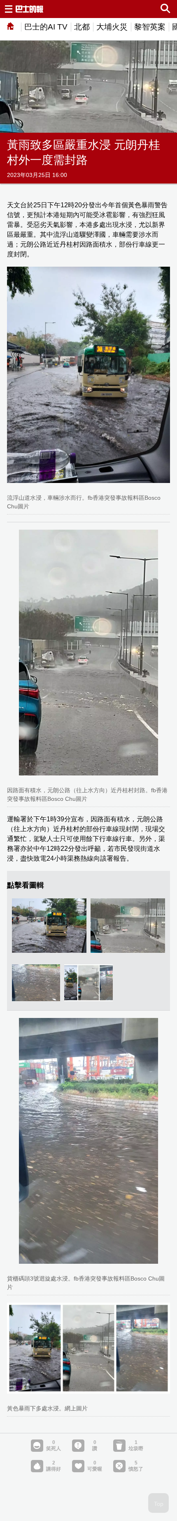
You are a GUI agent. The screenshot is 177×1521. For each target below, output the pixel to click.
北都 (82, 27)
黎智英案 (149, 27)
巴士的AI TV (46, 27)
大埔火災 (112, 27)
